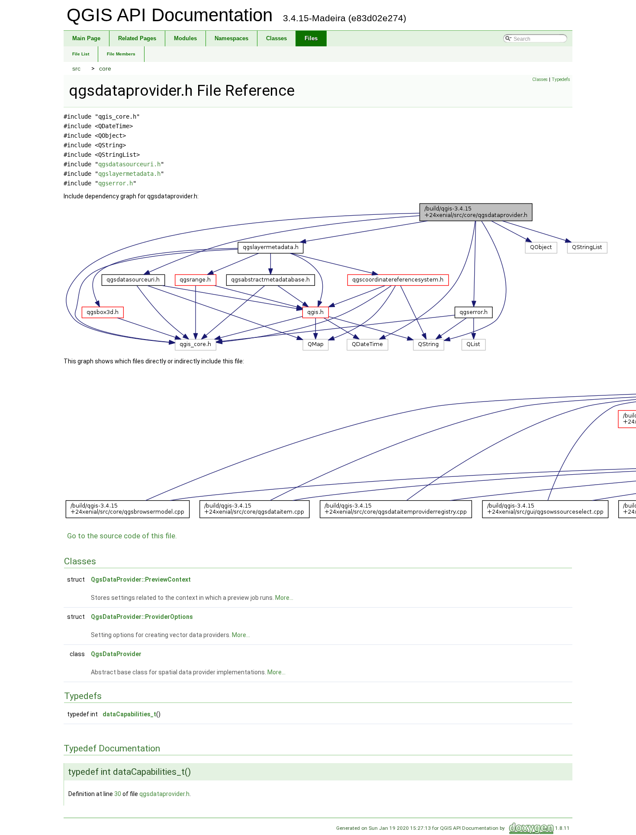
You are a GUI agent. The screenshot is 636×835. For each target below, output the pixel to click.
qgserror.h (115, 183)
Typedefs (561, 79)
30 (117, 793)
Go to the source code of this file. (122, 535)
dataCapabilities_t (129, 714)
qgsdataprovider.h (164, 793)
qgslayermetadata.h (129, 173)
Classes (540, 79)
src (76, 68)
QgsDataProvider (116, 654)
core (105, 68)
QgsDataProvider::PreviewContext (141, 579)
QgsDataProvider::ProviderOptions (142, 616)
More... (284, 597)
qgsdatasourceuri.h (129, 164)
